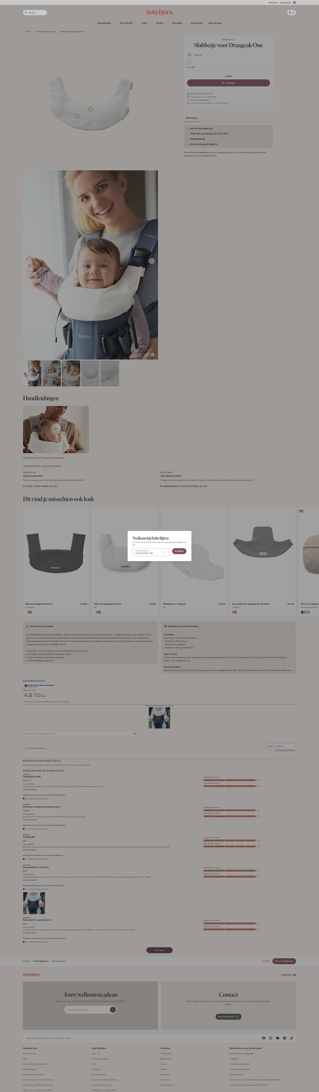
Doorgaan (179, 551)
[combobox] (151, 552)
